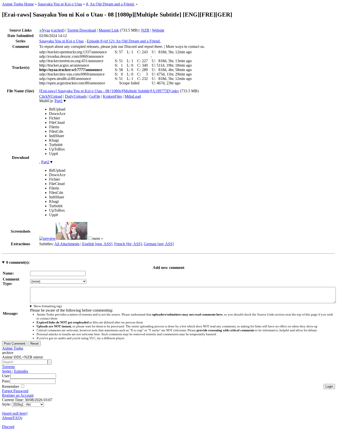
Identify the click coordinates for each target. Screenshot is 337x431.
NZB (145, 30)
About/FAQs (12, 418)
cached (57, 30)
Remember (11, 386)
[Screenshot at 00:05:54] (71, 238)
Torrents (8, 367)
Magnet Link (109, 30)
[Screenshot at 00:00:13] (47, 238)
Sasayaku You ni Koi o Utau (60, 4)
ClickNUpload (50, 96)
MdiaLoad (133, 96)
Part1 (59, 101)
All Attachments (66, 244)
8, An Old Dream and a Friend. (110, 4)
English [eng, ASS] (97, 244)
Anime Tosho (12, 348)
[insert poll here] (14, 413)
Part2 (45, 162)
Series (6, 371)
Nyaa (44, 30)
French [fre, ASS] (128, 244)
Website (158, 30)
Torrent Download (81, 30)
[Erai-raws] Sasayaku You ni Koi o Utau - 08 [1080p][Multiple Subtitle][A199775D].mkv (109, 91)
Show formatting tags (48, 306)
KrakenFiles (112, 96)
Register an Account (18, 395)
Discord (8, 427)
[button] (90, 238)
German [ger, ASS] (159, 244)
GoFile (94, 96)
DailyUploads (76, 96)
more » (97, 238)
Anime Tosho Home (18, 4)
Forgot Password (15, 391)
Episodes (21, 371)
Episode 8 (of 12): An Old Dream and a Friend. (124, 41)
